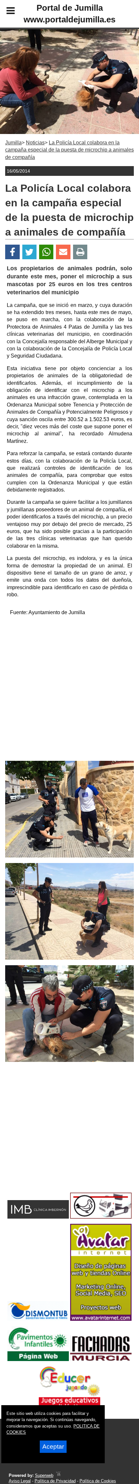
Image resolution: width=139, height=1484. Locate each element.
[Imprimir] (80, 252)
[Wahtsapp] (46, 252)
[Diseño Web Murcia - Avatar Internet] (58, 1475)
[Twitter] (29, 252)
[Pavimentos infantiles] (38, 1359)
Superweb (44, 1475)
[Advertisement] (69, 691)
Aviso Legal (20, 1480)
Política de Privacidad (55, 1480)
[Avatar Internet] (101, 1319)
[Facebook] (12, 252)
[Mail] (63, 252)
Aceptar (53, 1446)
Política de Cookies (98, 1480)
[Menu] (5, 11)
